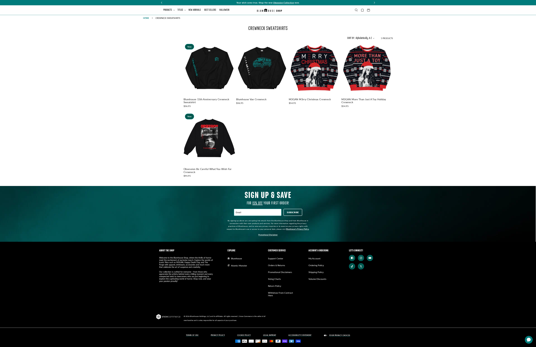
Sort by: (351, 38)
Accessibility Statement (299, 335)
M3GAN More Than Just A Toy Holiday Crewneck (363, 101)
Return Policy (274, 285)
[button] (169, 10)
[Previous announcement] (162, 2)
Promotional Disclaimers (280, 272)
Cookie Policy (244, 335)
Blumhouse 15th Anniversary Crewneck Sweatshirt (206, 101)
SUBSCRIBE (293, 212)
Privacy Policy (218, 335)
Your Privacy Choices (339, 335)
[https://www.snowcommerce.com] (168, 316)
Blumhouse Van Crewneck (251, 99)
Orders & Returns (276, 265)
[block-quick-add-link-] (209, 68)
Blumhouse (236, 258)
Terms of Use (192, 335)
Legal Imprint (269, 335)
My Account (314, 258)
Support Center (275, 258)
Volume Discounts (317, 278)
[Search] (356, 10)
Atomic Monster (239, 265)
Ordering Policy (316, 265)
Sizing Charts (274, 278)
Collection (283, 2)
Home (146, 18)
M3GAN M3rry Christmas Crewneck (310, 99)
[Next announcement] (374, 2)
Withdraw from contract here (280, 294)
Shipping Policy (316, 272)
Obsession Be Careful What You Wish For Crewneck (208, 170)
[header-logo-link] (269, 10)
